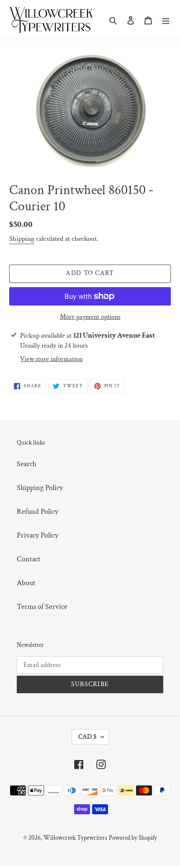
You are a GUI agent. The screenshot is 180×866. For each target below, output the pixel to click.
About (26, 583)
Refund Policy (37, 511)
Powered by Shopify (133, 838)
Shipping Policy (40, 487)
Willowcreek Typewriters (75, 838)
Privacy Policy (37, 535)
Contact (29, 559)
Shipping (21, 238)
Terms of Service (42, 606)
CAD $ (87, 736)
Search (26, 464)
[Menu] (166, 20)
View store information (51, 359)
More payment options (90, 317)
